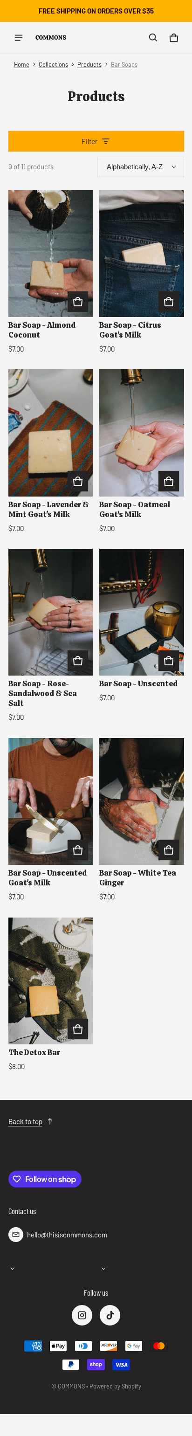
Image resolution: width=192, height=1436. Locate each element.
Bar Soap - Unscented (138, 683)
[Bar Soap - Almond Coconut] (50, 253)
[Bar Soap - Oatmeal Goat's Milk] (141, 432)
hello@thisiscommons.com (67, 1234)
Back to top (25, 1121)
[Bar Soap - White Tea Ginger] (141, 801)
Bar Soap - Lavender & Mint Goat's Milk (48, 509)
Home (21, 64)
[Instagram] (82, 1315)
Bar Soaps (124, 64)
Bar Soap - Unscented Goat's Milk (47, 878)
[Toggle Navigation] (18, 38)
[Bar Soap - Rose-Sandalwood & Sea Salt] (50, 612)
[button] (153, 38)
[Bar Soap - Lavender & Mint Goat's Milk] (50, 432)
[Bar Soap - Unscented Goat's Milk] (50, 801)
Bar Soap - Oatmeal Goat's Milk (134, 509)
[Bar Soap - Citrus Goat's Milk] (141, 253)
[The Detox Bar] (50, 981)
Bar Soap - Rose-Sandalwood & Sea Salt (42, 693)
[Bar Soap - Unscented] (141, 612)
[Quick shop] (78, 301)
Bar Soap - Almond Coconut (41, 330)
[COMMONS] (50, 37)
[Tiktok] (110, 1315)
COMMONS (71, 1386)
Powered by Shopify (115, 1386)
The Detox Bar (34, 1052)
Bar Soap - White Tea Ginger (137, 878)
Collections (53, 64)
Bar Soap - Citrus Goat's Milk (130, 330)
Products (89, 64)
